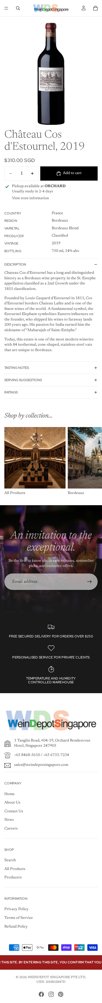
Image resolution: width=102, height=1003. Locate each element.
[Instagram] (51, 994)
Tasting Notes (16, 368)
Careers (11, 829)
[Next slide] (92, 462)
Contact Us (13, 811)
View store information (30, 198)
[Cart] (95, 8)
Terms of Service (18, 918)
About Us (12, 803)
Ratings (11, 392)
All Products (14, 869)
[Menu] (6, 8)
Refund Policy (16, 927)
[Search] (18, 8)
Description (15, 264)
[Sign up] (89, 581)
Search (10, 860)
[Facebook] (41, 994)
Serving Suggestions (23, 380)
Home (9, 794)
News (9, 820)
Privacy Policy (16, 909)
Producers (13, 878)
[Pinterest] (60, 994)
